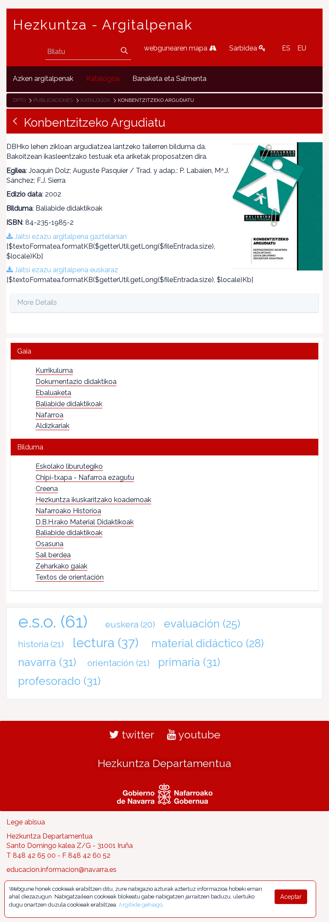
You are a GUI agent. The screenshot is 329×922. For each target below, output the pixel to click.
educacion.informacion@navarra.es (61, 869)
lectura (105, 642)
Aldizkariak (52, 426)
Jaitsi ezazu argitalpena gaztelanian (70, 236)
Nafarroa (49, 415)
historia (41, 644)
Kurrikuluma (54, 370)
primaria (189, 662)
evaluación (202, 623)
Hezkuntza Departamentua (164, 763)
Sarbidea (244, 48)
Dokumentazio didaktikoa (76, 382)
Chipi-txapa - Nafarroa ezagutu (85, 477)
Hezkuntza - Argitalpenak (103, 25)
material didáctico (207, 643)
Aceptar (291, 896)
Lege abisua (25, 822)
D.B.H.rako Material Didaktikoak (85, 522)
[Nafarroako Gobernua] (164, 792)
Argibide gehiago (140, 904)
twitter (136, 734)
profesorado (59, 681)
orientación (118, 662)
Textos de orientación (70, 577)
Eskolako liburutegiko (69, 466)
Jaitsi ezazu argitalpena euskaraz (65, 270)
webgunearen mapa (176, 48)
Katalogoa (95, 100)
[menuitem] (43, 79)
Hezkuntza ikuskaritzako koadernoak (93, 500)
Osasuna (49, 544)
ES (286, 48)
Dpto (19, 100)
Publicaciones (53, 100)
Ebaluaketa (53, 393)
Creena (47, 489)
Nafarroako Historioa (68, 511)
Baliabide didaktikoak (69, 404)
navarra (47, 662)
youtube (198, 734)
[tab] (164, 351)
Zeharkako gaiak (61, 566)
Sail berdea (53, 555)
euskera (130, 624)
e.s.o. (53, 621)
